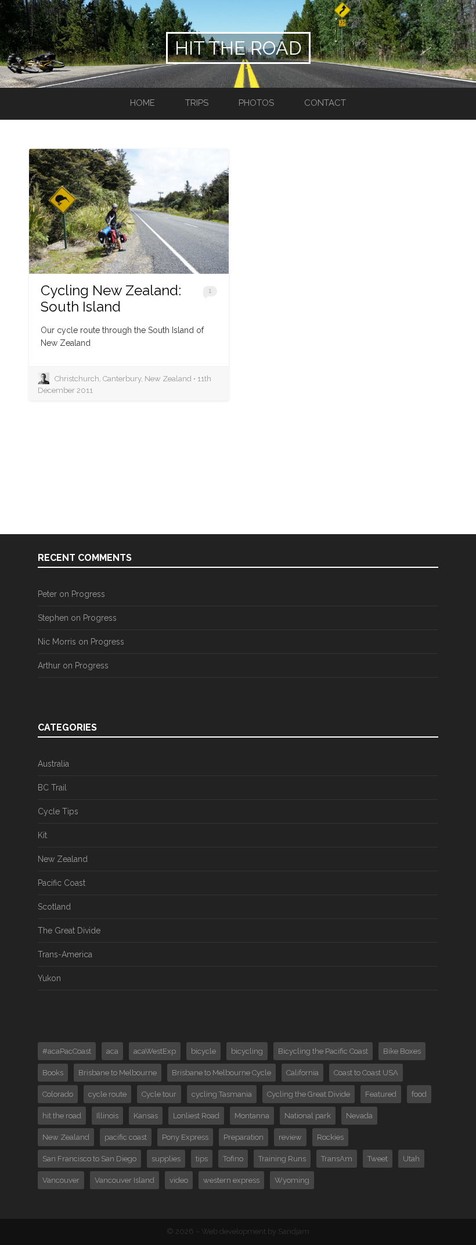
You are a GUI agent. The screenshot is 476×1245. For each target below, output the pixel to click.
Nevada (359, 1115)
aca (112, 1051)
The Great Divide (69, 930)
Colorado (57, 1094)
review (290, 1137)
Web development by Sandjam (255, 1231)
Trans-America (65, 954)
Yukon (49, 978)
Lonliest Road (196, 1115)
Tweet (377, 1158)
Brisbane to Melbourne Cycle (221, 1072)
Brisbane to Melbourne (117, 1072)
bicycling (247, 1051)
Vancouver (61, 1180)
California (302, 1072)
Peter (47, 594)
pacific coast (125, 1137)
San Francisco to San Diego (89, 1158)
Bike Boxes (402, 1051)
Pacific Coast (61, 883)
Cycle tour (159, 1094)
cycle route (107, 1094)
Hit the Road (238, 48)
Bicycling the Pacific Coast (323, 1051)
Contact (325, 103)
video (179, 1180)
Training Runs (282, 1158)
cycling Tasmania (222, 1094)
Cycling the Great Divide (308, 1094)
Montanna (252, 1115)
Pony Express (185, 1137)
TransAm (336, 1158)
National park (307, 1115)
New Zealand (63, 859)
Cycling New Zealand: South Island (111, 298)
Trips (196, 103)
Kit (42, 835)
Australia (53, 763)
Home (142, 103)
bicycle (203, 1051)
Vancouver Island (124, 1180)
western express (231, 1180)
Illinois (107, 1115)
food (419, 1094)
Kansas (146, 1115)
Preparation (243, 1137)
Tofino (233, 1158)
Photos (256, 103)
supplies (166, 1158)
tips (202, 1158)
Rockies (330, 1137)
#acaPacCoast (66, 1051)
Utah (411, 1158)
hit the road (61, 1115)
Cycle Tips (58, 811)
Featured (380, 1094)
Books (52, 1072)
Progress (88, 594)
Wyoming (292, 1180)
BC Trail (52, 787)
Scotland (54, 906)
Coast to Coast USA (366, 1072)
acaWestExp (155, 1051)
